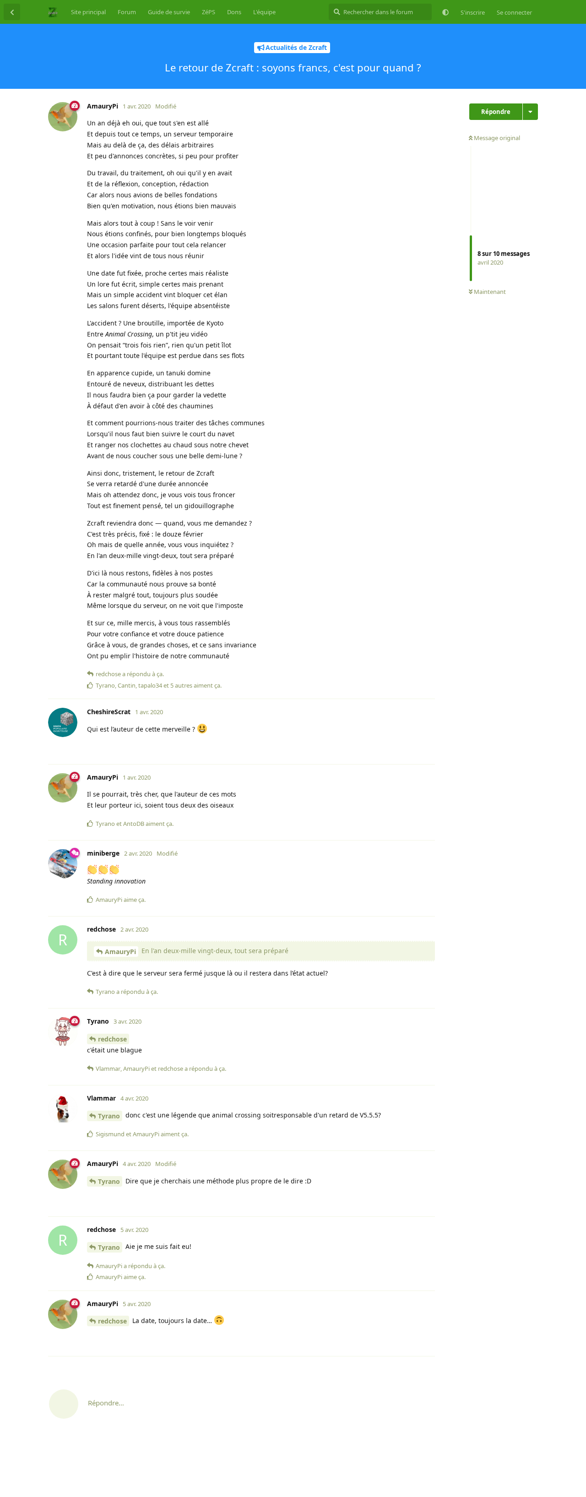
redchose (112, 1039)
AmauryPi (120, 951)
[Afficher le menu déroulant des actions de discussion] (530, 111)
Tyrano (109, 1116)
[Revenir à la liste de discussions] (12, 12)
